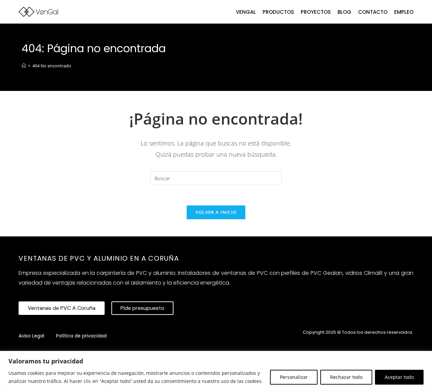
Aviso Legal (31, 335)
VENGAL (246, 11)
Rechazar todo (346, 377)
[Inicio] (24, 66)
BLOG (344, 11)
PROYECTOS (316, 11)
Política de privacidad (81, 335)
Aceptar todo (399, 377)
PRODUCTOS (278, 11)
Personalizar (294, 377)
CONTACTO (372, 11)
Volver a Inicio (216, 212)
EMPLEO (403, 11)
